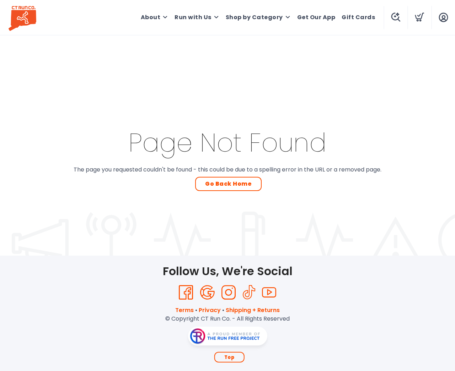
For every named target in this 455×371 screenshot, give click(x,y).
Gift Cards (358, 17)
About (151, 17)
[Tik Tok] (248, 292)
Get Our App (316, 17)
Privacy (210, 310)
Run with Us (193, 17)
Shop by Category (254, 17)
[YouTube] (269, 292)
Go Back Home (228, 184)
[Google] (207, 292)
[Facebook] (186, 292)
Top (229, 357)
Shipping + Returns (253, 310)
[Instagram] (228, 292)
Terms (184, 310)
